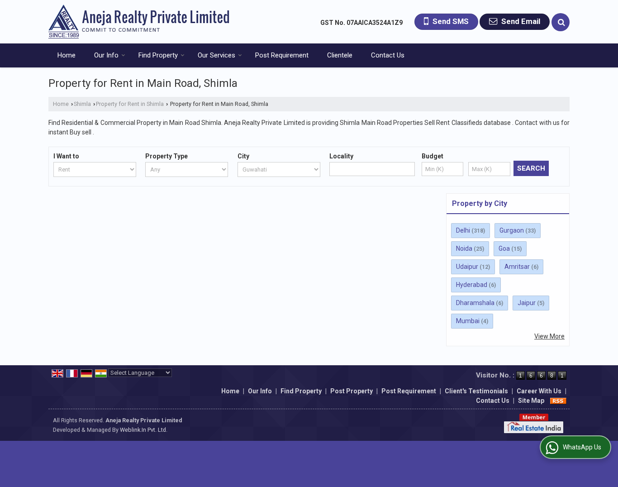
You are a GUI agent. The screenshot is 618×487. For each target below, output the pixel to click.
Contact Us (387, 55)
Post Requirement (282, 55)
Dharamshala (475, 302)
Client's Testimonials (476, 391)
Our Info (106, 55)
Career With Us (539, 391)
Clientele (339, 55)
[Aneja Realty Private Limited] (138, 22)
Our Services (216, 55)
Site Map (531, 400)
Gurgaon (511, 230)
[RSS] (558, 400)
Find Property (158, 55)
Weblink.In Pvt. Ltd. (143, 429)
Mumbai (468, 321)
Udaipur (467, 266)
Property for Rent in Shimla (130, 103)
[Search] (560, 22)
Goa (504, 248)
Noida (464, 248)
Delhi (463, 230)
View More (549, 336)
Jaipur (527, 302)
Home (66, 55)
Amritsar (517, 266)
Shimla (82, 103)
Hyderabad (471, 284)
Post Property (351, 391)
